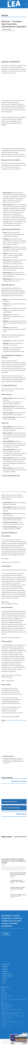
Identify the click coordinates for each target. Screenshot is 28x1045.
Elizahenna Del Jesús (8, 756)
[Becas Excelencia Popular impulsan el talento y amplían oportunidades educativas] (5, 874)
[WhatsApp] (12, 33)
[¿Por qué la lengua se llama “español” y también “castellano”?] (5, 882)
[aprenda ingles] (14, 787)
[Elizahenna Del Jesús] (6, 750)
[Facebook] (3, 33)
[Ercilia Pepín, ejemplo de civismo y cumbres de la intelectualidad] (5, 889)
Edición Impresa (21, 814)
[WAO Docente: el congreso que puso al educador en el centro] (5, 896)
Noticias (5, 15)
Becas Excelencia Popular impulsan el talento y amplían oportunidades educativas (18, 874)
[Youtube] (26, 1023)
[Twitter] (7, 33)
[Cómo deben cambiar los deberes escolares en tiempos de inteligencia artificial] (14, 848)
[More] (15, 33)
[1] (14, 794)
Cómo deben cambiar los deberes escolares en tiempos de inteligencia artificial (13, 861)
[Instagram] (22, 1023)
